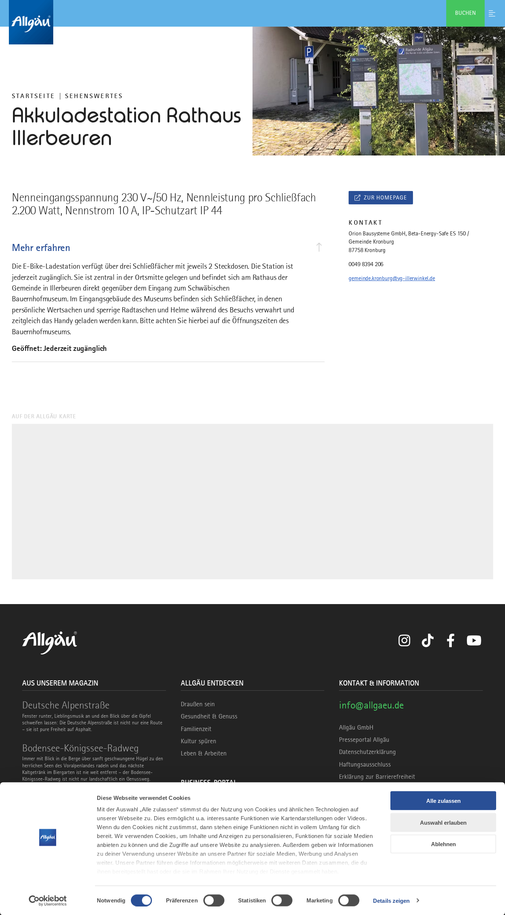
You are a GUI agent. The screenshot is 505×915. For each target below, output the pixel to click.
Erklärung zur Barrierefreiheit (377, 776)
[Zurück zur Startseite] (252, 22)
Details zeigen (391, 900)
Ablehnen (443, 844)
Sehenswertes (94, 96)
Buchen (465, 13)
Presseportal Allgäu (364, 739)
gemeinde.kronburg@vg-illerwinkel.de (392, 278)
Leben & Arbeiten (204, 753)
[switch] (213, 900)
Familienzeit (196, 729)
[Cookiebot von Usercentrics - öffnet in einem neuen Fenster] (48, 900)
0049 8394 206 (366, 264)
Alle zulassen (443, 801)
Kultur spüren (198, 741)
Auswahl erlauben (443, 822)
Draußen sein (198, 704)
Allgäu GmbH (356, 727)
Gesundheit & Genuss (209, 716)
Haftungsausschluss (365, 764)
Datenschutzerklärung (367, 751)
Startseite (33, 96)
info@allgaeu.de (371, 705)
